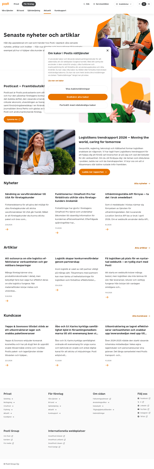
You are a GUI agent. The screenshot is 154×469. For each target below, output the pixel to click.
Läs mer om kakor (56, 81)
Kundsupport (60, 10)
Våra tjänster (7, 10)
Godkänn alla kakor (78, 97)
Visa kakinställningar (78, 89)
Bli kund (20, 10)
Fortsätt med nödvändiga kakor (78, 105)
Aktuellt (47, 10)
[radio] (140, 4)
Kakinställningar (99, 413)
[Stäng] (107, 50)
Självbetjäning (34, 10)
